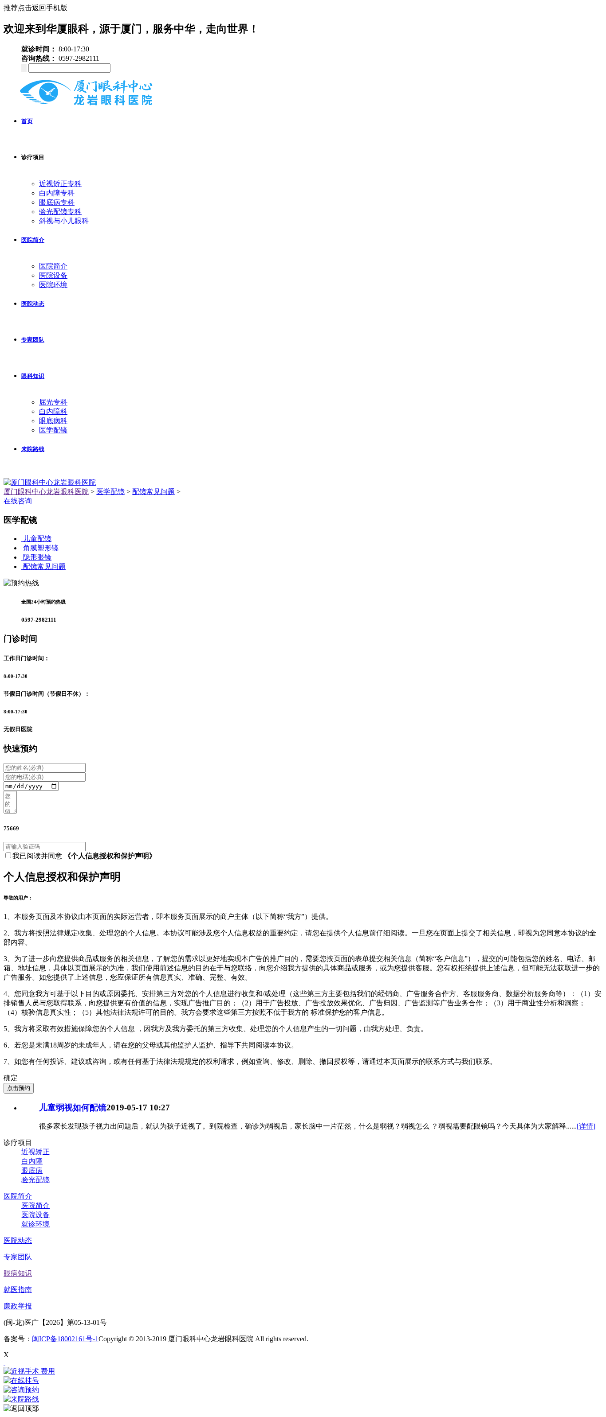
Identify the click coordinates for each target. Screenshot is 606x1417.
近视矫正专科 (60, 183)
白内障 (32, 1161)
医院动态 (32, 303)
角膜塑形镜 (41, 548)
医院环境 (53, 284)
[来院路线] (303, 1399)
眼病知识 (18, 1273)
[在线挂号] (303, 1381)
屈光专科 (53, 402)
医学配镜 (53, 430)
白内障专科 (57, 193)
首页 (27, 121)
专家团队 (32, 339)
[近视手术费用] (303, 1371)
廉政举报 (18, 1306)
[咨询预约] (303, 1390)
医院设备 (53, 275)
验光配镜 (35, 1179)
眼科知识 (32, 376)
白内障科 (53, 411)
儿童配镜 (37, 538)
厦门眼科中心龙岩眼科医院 (46, 491)
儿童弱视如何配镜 (72, 1107)
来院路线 (32, 449)
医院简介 (32, 240)
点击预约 (18, 1088)
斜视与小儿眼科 (64, 221)
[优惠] (4, 1362)
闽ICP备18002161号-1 (65, 1339)
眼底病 (32, 1170)
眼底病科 (53, 420)
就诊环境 (35, 1224)
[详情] (586, 1126)
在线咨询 (18, 501)
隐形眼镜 (37, 557)
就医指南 (18, 1289)
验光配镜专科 (60, 211)
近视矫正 (35, 1152)
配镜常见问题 (153, 491)
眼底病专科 (57, 202)
